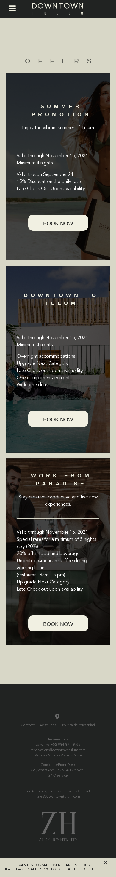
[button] (58, 223)
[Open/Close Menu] (12, 8)
